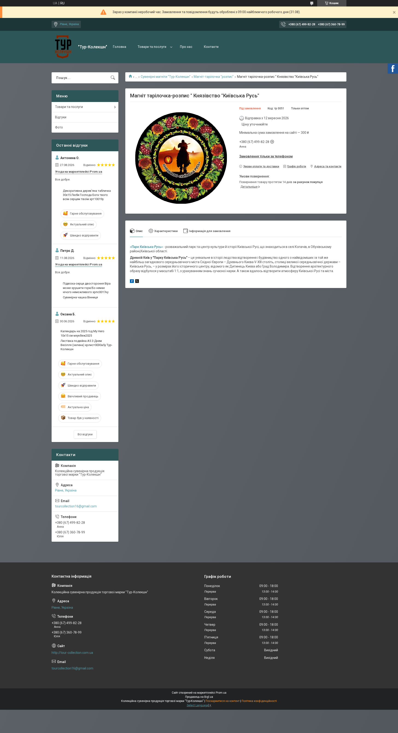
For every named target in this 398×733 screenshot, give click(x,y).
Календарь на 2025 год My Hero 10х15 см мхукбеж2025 (82, 333)
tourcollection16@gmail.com (76, 506)
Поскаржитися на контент (223, 701)
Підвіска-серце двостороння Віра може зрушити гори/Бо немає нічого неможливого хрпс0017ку (87, 288)
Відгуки (60, 117)
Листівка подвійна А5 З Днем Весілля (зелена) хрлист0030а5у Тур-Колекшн (86, 345)
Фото (59, 127)
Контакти (211, 47)
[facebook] (132, 282)
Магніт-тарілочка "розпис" (214, 77)
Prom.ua (221, 692)
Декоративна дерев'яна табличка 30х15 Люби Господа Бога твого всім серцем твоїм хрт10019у (87, 195)
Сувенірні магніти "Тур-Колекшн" (165, 77)
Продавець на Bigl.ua (199, 696)
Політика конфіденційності (259, 701)
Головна (119, 47)
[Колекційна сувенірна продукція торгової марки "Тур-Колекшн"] (63, 46)
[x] (137, 282)
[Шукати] (112, 77)
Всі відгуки (85, 434)
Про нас (186, 47)
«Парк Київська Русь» (146, 247)
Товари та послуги (152, 47)
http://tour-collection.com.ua (72, 652)
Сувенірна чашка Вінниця (80, 297)
